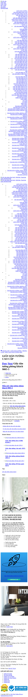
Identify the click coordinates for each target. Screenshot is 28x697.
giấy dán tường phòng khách (9, 471)
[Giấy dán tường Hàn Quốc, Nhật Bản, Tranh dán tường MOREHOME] (4, 8)
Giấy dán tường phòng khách (17, 406)
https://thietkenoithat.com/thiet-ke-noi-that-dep (14, 575)
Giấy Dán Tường (14, 694)
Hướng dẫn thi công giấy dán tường (11, 426)
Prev (4, 363)
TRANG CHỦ (6, 350)
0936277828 (9, 626)
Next (10, 363)
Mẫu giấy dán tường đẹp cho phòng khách (13, 431)
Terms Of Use (9, 695)
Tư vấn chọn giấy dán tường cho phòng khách (14, 429)
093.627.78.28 (12, 668)
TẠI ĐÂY (17, 421)
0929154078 (9, 646)
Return (7, 377)
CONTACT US (14, 579)
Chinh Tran (8, 373)
